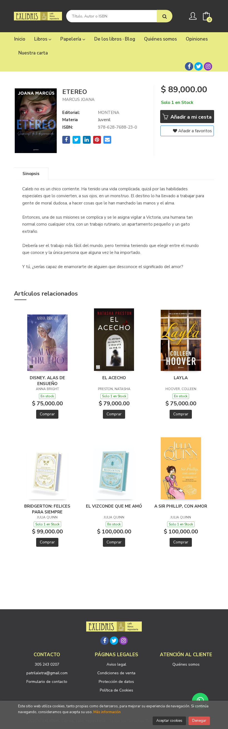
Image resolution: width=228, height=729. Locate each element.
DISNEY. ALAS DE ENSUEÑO (47, 380)
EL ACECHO (114, 378)
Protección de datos (116, 681)
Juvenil (104, 120)
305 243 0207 (47, 664)
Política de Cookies (116, 690)
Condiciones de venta (116, 673)
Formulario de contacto (46, 681)
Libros (41, 39)
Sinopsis (31, 173)
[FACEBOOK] (189, 66)
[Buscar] (164, 16)
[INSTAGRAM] (208, 66)
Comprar (47, 414)
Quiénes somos (186, 664)
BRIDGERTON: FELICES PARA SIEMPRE (47, 509)
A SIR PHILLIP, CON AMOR (180, 506)
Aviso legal (116, 664)
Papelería (71, 39)
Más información (107, 712)
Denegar (199, 720)
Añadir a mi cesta (190, 117)
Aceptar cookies (169, 720)
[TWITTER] (198, 66)
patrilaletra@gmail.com (47, 673)
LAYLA (181, 378)
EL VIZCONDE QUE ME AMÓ (114, 506)
